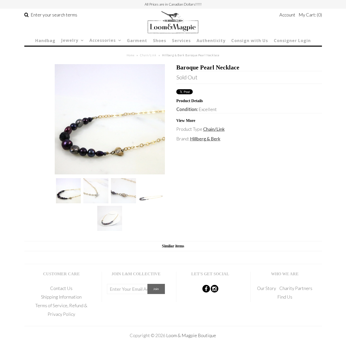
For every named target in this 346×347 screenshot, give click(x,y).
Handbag (45, 40)
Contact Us (61, 288)
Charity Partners (295, 288)
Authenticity (211, 40)
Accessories (102, 40)
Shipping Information (61, 297)
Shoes (159, 40)
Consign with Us (249, 40)
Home (130, 55)
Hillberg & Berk (205, 138)
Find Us (284, 297)
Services (181, 40)
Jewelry (69, 40)
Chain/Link (148, 55)
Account (287, 14)
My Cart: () (310, 14)
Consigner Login (292, 40)
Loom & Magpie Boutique (191, 335)
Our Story (266, 288)
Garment (137, 40)
